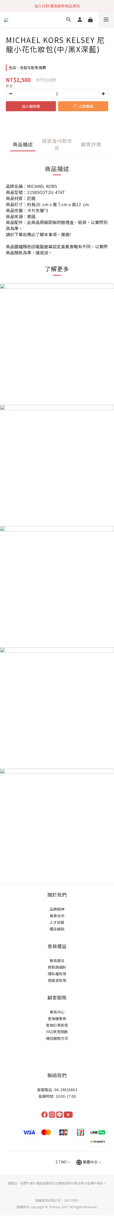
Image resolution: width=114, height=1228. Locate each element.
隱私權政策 (57, 973)
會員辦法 (57, 960)
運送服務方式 (57, 1038)
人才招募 (57, 922)
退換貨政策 (57, 980)
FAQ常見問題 (57, 1031)
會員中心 (57, 1012)
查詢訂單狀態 (57, 1025)
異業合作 (57, 915)
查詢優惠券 (57, 1018)
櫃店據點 (57, 928)
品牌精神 (57, 909)
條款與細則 (57, 967)
